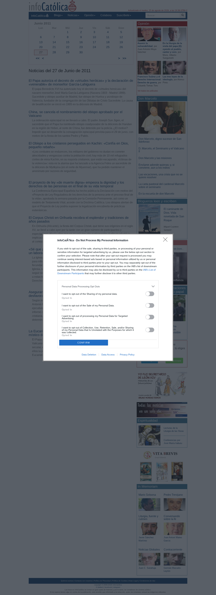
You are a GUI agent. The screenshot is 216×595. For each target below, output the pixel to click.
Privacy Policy (127, 354)
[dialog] (108, 297)
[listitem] (108, 286)
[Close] (166, 240)
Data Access (108, 354)
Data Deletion (89, 354)
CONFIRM (83, 342)
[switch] (149, 294)
